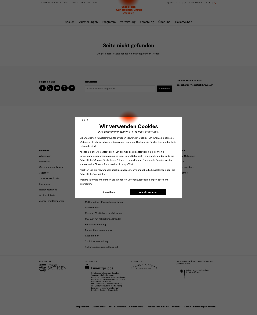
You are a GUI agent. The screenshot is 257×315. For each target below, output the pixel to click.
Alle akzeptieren (148, 192)
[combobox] (85, 120)
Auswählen (109, 192)
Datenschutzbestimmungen (142, 179)
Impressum (86, 183)
